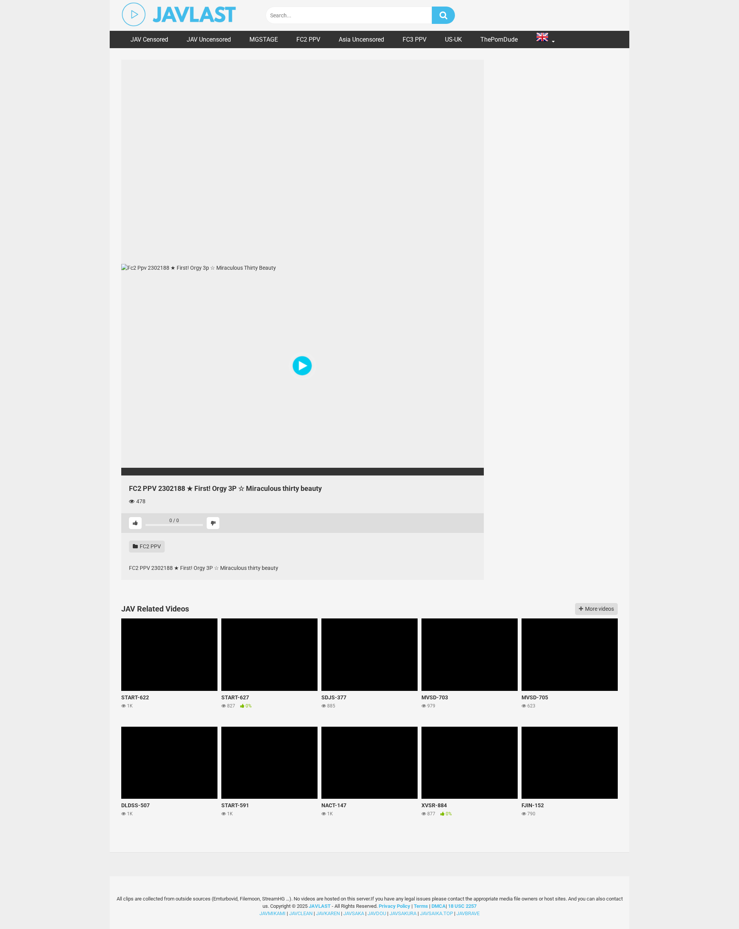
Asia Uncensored (361, 39)
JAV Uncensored (209, 39)
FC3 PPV (414, 39)
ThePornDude (499, 39)
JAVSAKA (353, 913)
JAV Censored (149, 39)
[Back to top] (713, 906)
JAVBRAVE (468, 913)
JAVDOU (377, 913)
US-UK (453, 39)
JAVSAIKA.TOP (436, 913)
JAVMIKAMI (272, 913)
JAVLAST (320, 906)
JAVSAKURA (403, 913)
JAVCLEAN (301, 913)
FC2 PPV (308, 39)
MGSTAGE (263, 39)
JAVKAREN (328, 913)
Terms (421, 906)
